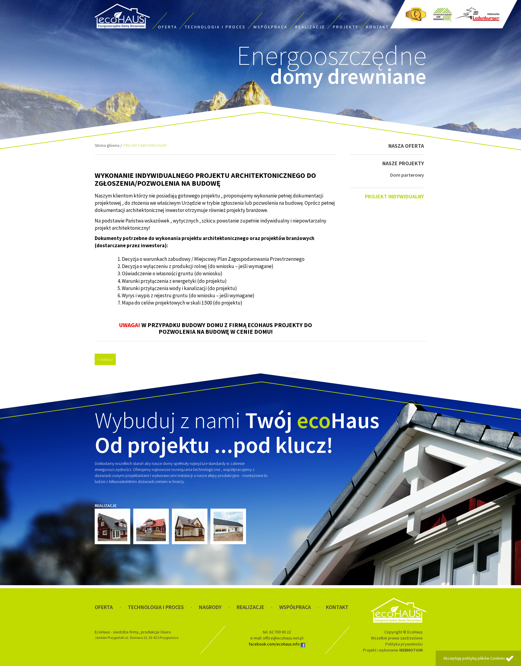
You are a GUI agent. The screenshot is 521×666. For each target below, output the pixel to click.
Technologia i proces (215, 27)
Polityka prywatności (404, 644)
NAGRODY (210, 607)
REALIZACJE (250, 607)
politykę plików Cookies (483, 658)
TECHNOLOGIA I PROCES (156, 607)
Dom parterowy (407, 175)
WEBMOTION (411, 650)
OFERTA (104, 607)
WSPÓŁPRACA (295, 607)
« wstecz (105, 359)
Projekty (345, 27)
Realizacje (310, 27)
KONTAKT (337, 607)
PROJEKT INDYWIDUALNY (394, 196)
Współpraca (270, 27)
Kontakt (377, 27)
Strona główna (107, 145)
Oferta (167, 27)
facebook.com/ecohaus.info (275, 644)
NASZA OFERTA (406, 145)
